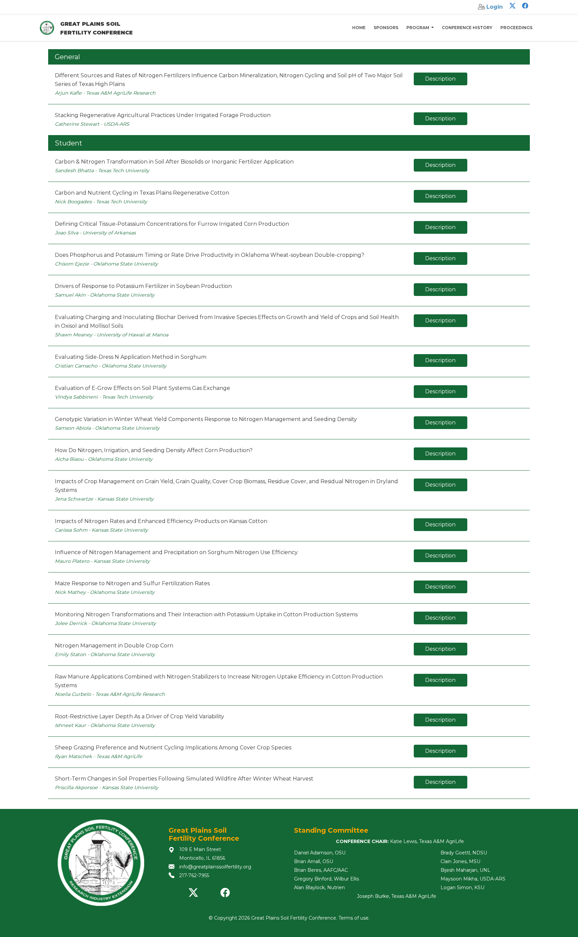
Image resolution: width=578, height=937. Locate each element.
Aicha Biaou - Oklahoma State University (104, 459)
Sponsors (386, 27)
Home (359, 27)
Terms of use (354, 918)
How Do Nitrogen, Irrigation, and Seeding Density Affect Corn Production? (154, 450)
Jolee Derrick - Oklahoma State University (105, 623)
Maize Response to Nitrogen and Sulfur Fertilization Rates (132, 583)
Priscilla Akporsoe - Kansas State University (106, 788)
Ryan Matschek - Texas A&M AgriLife (98, 756)
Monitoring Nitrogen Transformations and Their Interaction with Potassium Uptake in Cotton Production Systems (206, 614)
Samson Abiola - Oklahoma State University (107, 428)
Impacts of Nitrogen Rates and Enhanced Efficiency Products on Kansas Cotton (161, 521)
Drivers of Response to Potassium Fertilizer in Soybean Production (143, 286)
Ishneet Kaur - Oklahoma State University (105, 725)
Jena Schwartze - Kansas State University (104, 499)
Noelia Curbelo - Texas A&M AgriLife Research (110, 694)
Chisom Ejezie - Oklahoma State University (106, 264)
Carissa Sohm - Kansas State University (101, 530)
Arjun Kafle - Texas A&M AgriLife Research (105, 93)
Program (418, 27)
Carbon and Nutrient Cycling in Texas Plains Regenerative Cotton (142, 193)
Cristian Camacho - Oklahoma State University (110, 366)
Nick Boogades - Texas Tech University (101, 202)
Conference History (467, 27)
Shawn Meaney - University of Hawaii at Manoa (111, 335)
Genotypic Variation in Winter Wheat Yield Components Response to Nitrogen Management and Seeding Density (206, 419)
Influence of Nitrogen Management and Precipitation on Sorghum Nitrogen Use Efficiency (176, 552)
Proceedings (516, 27)
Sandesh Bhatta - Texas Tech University (102, 171)
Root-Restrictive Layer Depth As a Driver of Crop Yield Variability (139, 716)
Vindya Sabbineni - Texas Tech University (104, 397)
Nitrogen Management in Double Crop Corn (114, 645)
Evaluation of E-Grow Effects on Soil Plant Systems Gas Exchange (142, 388)
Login (494, 7)
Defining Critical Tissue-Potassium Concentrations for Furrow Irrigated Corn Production (172, 224)
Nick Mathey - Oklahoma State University (105, 592)
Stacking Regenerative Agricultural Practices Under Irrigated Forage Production (163, 115)
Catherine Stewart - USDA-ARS (92, 124)
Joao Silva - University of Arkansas (95, 233)
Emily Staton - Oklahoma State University (105, 654)
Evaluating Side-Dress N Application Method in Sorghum (130, 357)
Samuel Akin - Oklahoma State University (105, 295)
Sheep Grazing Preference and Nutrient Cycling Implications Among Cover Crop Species (173, 747)
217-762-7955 (194, 875)
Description (440, 79)
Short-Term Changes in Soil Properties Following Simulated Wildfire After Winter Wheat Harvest (184, 778)
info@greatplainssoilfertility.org (215, 867)
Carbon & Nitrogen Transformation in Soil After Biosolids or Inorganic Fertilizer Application (174, 162)
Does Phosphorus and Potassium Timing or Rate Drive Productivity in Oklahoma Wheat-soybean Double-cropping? (209, 255)
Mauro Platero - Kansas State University (102, 561)
